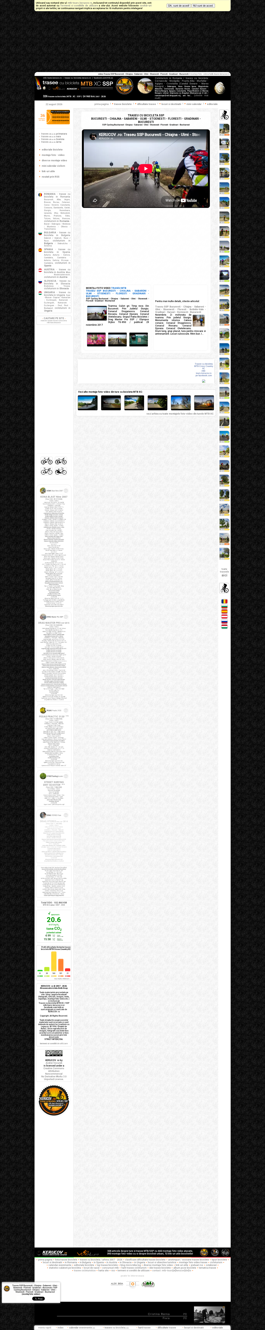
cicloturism (216, 1262)
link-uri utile (182, 1265)
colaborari (211, 1265)
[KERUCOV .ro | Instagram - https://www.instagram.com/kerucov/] (133, 1290)
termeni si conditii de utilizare (134, 1270)
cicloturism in (56, 221)
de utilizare (54, 1043)
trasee (54, 133)
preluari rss (197, 1265)
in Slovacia (126, 1262)
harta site (103, 1270)
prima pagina (101, 104)
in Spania (99, 1262)
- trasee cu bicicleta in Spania (57, 250)
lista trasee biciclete (66, 1259)
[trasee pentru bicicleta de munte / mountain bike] (47, 465)
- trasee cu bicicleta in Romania (57, 195)
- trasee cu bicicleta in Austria (57, 271)
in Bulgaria (85, 1262)
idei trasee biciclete (160, 1267)
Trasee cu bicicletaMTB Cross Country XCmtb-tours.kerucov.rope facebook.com (203, 370)
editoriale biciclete (84, 1265)
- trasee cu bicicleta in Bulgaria (57, 234)
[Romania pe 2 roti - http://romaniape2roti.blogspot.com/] (148, 1290)
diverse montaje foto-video (158, 1265)
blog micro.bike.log (130, 1265)
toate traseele (224, 572)
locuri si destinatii (52, 1262)
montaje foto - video (199, 74)
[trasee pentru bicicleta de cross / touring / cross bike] (61, 465)
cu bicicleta (117, 1327)
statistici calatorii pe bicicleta (65, 1267)
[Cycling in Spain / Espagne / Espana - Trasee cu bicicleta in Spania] (224, 613)
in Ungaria (139, 1262)
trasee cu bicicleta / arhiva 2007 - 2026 (101, 1259)
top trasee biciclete (107, 1265)
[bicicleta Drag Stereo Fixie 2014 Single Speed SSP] (54, 819)
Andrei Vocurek (54, 1063)
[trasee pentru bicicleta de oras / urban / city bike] (61, 475)
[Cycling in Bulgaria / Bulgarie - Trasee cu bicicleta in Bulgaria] (224, 608)
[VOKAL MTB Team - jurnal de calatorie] (88, 1256)
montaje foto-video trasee (193, 1262)
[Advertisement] (132, 43)
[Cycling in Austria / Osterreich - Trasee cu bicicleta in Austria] (224, 618)
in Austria (112, 1262)
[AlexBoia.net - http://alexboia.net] (117, 1290)
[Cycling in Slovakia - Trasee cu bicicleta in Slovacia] (224, 623)
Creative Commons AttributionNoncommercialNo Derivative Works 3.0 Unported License (54, 1074)
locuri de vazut (92, 1267)
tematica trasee (207, 1267)
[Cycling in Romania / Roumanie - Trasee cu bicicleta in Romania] (224, 603)
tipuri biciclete (219, 1259)
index (60, 1327)
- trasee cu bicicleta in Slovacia (57, 282)
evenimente (82, 1327)
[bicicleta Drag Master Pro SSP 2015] (54, 620)
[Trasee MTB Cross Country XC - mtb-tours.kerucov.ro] (203, 382)
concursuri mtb (110, 1267)
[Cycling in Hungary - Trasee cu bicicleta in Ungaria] (224, 628)
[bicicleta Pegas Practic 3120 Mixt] (54, 714)
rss (113, 1270)
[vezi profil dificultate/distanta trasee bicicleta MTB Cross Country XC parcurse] (40, 970)
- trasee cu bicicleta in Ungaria (57, 293)
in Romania (71, 1262)
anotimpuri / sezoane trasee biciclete (188, 1259)
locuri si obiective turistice (162, 1262)
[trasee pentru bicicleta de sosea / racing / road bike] (47, 475)
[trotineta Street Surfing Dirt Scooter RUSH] (54, 780)
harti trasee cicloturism (134, 1267)
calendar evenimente (59, 1265)
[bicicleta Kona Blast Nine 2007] (54, 494)
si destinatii (194, 1327)
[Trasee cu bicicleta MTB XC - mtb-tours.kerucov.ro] (54, 1115)
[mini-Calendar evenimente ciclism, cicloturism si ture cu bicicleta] (58, 123)
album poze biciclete (184, 1267)
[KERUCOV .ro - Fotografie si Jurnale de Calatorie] (54, 1256)
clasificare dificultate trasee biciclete (145, 1259)
